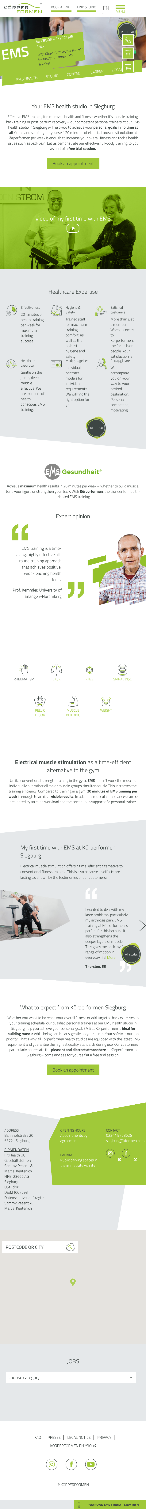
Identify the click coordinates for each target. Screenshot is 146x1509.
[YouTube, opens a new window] (92, 1472)
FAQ (37, 1437)
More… (112, 957)
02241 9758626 (119, 1135)
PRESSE (54, 1437)
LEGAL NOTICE (79, 1437)
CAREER (97, 71)
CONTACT (75, 74)
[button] (73, 1282)
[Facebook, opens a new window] (129, 1159)
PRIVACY (104, 1437)
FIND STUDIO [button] (86, 7)
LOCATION (120, 69)
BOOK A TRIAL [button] (61, 7)
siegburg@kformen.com (125, 1141)
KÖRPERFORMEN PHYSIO (71, 1446)
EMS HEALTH (27, 78)
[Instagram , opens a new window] (113, 1159)
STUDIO (52, 75)
